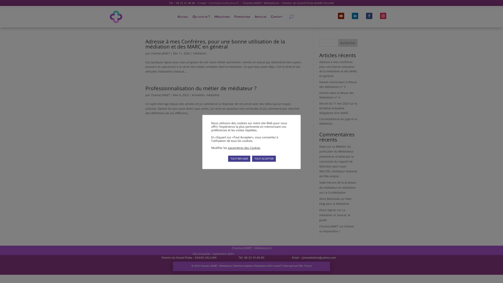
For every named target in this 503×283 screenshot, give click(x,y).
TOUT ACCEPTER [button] (264, 158)
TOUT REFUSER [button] (239, 158)
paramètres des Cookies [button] (244, 148)
